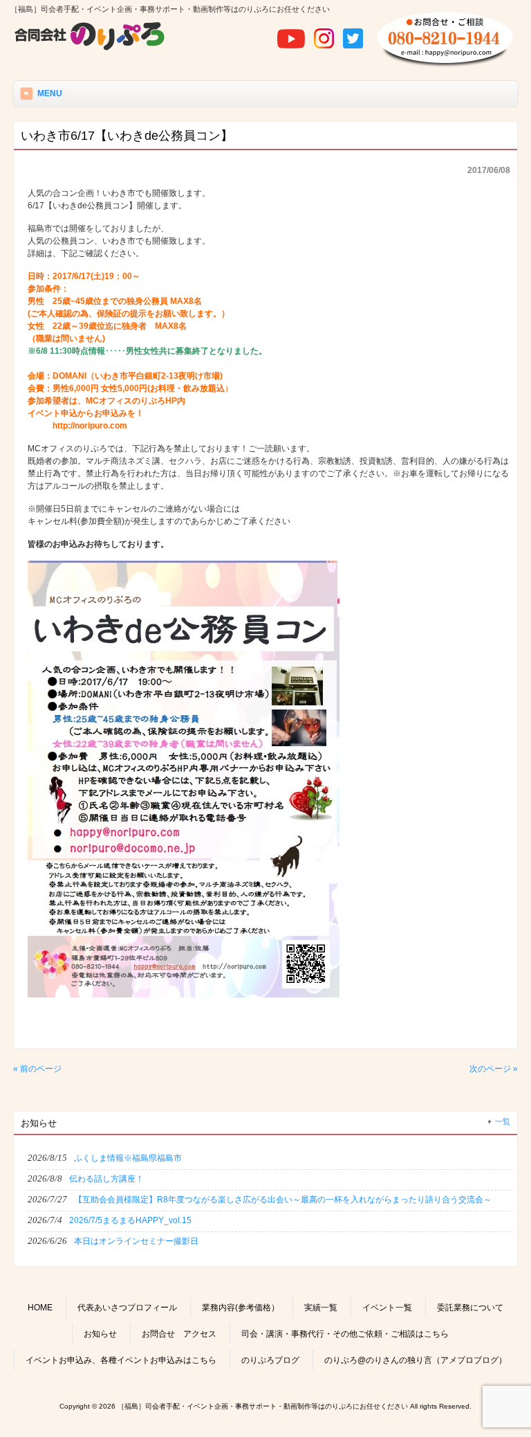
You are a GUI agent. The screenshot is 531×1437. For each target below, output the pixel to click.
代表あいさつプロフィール (127, 1307)
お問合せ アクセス (179, 1334)
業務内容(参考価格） (240, 1307)
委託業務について (470, 1307)
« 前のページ (37, 1069)
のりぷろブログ (270, 1360)
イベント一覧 (387, 1307)
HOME (40, 1307)
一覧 (502, 1121)
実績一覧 (320, 1307)
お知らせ (100, 1334)
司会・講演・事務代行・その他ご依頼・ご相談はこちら (345, 1334)
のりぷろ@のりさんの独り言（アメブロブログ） (415, 1360)
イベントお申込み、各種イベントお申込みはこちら (121, 1360)
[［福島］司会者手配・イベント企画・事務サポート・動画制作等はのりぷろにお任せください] (90, 48)
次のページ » (493, 1069)
